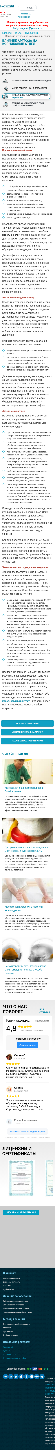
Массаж (7, 1328)
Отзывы (7, 1285)
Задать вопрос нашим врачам (27, 741)
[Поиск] (21, 7)
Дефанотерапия (10, 1335)
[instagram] (31, 1376)
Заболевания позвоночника (15, 1301)
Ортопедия (8, 1331)
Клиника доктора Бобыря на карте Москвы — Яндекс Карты (28, 1137)
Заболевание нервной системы (17, 1312)
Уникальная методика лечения (27, 732)
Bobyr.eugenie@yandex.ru (27, 28)
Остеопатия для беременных (16, 1324)
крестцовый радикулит (16, 701)
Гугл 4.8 (6, 1351)
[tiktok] (21, 1376)
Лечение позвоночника (27, 723)
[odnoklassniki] (26, 1376)
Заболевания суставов (13, 1305)
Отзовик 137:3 (9, 1354)
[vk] (5, 1376)
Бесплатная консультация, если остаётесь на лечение (28, 104)
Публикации (8, 1289)
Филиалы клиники (11, 1278)
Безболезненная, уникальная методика (31, 80)
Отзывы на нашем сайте (14, 1358)
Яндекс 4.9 (8, 1347)
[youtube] (10, 1376)
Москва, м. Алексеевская (21, 1212)
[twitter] (16, 1376)
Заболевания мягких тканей (16, 1308)
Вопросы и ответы (11, 1282)
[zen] (36, 1376)
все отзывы (44, 1011)
